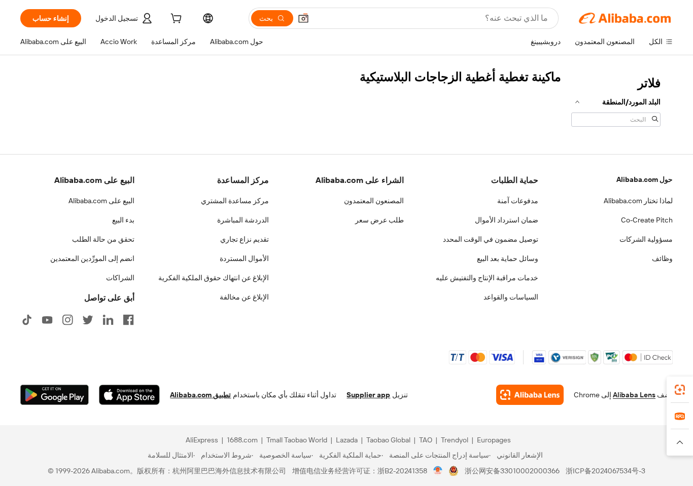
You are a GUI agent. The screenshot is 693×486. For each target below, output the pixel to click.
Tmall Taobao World (296, 440)
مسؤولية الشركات (646, 239)
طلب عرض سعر (379, 220)
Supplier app (368, 395)
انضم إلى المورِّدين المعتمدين (92, 258)
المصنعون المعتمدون (374, 201)
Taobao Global (388, 440)
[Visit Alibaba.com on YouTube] (47, 320)
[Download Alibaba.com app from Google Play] (54, 395)
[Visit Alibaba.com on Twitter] (88, 320)
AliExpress (202, 440)
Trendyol (454, 440)
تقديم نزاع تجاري (244, 239)
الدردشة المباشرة (243, 220)
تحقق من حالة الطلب (103, 239)
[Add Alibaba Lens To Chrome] (530, 395)
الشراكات (120, 278)
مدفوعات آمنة (517, 201)
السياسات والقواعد (510, 297)
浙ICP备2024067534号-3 (605, 471)
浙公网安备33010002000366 (512, 471)
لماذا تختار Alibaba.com (638, 201)
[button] (303, 18)
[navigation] (616, 100)
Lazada (347, 440)
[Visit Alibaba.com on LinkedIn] (108, 320)
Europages (494, 440)
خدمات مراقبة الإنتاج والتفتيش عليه (487, 278)
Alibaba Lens (634, 395)
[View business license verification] (438, 471)
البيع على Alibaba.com (101, 201)
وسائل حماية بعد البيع (507, 258)
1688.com (242, 440)
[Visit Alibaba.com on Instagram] (67, 320)
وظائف (662, 258)
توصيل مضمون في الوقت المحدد (490, 239)
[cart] (175, 20)
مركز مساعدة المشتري (235, 201)
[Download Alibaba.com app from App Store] (129, 395)
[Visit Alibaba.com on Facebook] (128, 320)
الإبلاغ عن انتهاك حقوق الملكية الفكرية (213, 278)
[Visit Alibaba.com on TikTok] (27, 320)
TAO (425, 440)
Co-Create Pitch (647, 220)
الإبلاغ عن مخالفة (244, 297)
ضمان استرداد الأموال (506, 220)
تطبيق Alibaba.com (200, 395)
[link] (680, 390)
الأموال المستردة (244, 258)
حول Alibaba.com (644, 179)
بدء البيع (123, 220)
